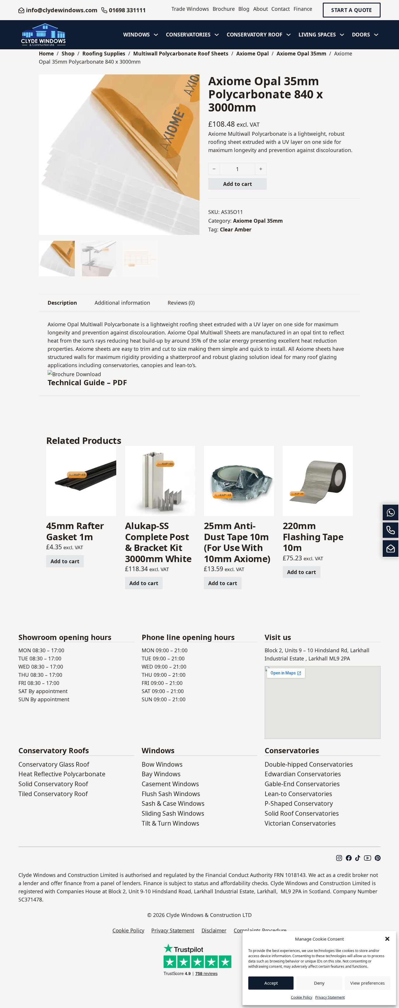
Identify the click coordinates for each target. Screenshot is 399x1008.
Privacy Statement (330, 997)
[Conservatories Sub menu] (216, 34)
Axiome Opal (252, 53)
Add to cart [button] (65, 561)
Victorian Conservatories (300, 823)
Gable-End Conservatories (302, 784)
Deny (319, 983)
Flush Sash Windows (171, 794)
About (260, 8)
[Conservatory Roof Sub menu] (288, 34)
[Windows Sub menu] (156, 34)
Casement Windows (170, 784)
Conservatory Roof (254, 34)
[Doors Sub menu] (376, 34)
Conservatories (188, 34)
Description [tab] (62, 302)
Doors (361, 34)
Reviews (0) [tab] (181, 302)
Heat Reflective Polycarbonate (61, 774)
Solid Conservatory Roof (53, 784)
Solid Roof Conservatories (302, 813)
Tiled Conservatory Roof (53, 794)
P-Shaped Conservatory (299, 803)
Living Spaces (317, 34)
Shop (68, 53)
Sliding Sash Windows (173, 813)
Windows (136, 34)
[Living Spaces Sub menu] (342, 34)
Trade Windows (190, 8)
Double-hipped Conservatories (309, 764)
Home (46, 53)
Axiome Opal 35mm (301, 53)
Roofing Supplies (103, 53)
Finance (303, 8)
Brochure (224, 8)
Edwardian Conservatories (303, 774)
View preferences (367, 983)
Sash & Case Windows (173, 803)
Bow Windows (162, 764)
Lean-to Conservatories (298, 794)
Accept (271, 983)
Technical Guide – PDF (87, 382)
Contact (280, 8)
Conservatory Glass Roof (53, 764)
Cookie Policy (301, 997)
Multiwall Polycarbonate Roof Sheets (180, 53)
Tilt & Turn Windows (170, 823)
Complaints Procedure (260, 930)
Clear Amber (235, 229)
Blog (243, 8)
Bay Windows (161, 774)
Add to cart (237, 183)
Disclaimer (214, 930)
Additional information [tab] (122, 302)
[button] (387, 939)
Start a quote (351, 10)
